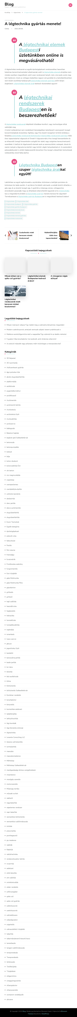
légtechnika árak (23, 201)
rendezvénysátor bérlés (16, 859)
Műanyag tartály (13, 789)
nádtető (10, 798)
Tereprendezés (12, 957)
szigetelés (10, 924)
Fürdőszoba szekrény (15, 564)
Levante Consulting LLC (16, 737)
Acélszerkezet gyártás (15, 367)
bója (8, 456)
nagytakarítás (12, 803)
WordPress (45, 1014)
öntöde (9, 826)
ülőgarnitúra (11, 976)
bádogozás (11, 428)
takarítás (10, 934)
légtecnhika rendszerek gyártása (54, 136)
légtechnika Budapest (14, 204)
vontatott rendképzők (15, 995)
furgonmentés (12, 569)
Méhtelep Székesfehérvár (16, 765)
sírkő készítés (12, 873)
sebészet (10, 868)
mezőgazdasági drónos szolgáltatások (21, 770)
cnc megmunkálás (13, 475)
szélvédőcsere (12, 915)
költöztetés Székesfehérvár (17, 690)
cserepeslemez (12, 484)
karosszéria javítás (13, 658)
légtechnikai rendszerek (14, 218)
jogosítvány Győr (13, 648)
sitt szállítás (11, 878)
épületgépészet (13, 531)
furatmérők (11, 559)
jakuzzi (9, 644)
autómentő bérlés (14, 405)
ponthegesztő (12, 835)
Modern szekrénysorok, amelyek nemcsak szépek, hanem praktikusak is (34, 329)
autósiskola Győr (13, 414)
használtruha (11, 606)
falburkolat (11, 541)
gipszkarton (11, 587)
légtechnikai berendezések (15, 210)
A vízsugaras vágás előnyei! (59, 277)
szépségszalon (12, 920)
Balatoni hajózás (13, 433)
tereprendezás (12, 953)
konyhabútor (11, 700)
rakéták (9, 845)
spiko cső (10, 896)
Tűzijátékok (11, 971)
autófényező (11, 395)
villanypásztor (12, 985)
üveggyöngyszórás (14, 981)
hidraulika (10, 616)
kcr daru (10, 667)
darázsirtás (11, 498)
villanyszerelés (12, 990)
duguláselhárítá (13, 512)
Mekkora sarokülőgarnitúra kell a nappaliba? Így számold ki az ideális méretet (36, 334)
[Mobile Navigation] (70, 5)
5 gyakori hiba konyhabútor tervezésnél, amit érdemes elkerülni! (31, 339)
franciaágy (10, 555)
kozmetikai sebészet (14, 709)
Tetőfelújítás (12, 967)
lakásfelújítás (12, 714)
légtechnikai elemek (13, 213)
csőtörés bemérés (13, 494)
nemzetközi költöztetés (16, 817)
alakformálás (11, 381)
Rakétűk (10, 850)
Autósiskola (11, 410)
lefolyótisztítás (12, 718)
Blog (9, 4)
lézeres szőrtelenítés (15, 742)
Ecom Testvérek (13, 522)
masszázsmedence (14, 756)
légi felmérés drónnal (15, 728)
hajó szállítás (11, 601)
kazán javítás (11, 662)
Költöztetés (11, 686)
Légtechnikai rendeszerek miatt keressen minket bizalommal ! (12, 303)
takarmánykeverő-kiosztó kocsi (18, 938)
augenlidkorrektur (14, 391)
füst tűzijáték (12, 573)
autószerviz (11, 424)
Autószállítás (12, 419)
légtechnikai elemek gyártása (16, 216)
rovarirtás (10, 864)
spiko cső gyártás (13, 901)
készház (9, 672)
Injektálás (10, 630)
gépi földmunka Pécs (15, 583)
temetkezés (11, 943)
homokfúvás (11, 620)
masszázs (10, 751)
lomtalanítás (11, 747)
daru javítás (11, 503)
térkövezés (11, 962)
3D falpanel (11, 358)
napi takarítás (12, 812)
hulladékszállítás (13, 625)
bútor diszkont (12, 461)
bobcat (9, 452)
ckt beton (10, 470)
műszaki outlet (12, 793)
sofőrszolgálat (12, 892)
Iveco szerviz (11, 639)
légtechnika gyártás (31, 204)
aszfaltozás (11, 386)
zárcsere (10, 999)
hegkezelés (11, 611)
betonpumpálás (13, 447)
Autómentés (11, 400)
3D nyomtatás (12, 363)
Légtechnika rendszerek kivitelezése (26, 136)
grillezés (10, 592)
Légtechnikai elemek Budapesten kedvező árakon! (37, 278)
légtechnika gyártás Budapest (16, 207)
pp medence (11, 840)
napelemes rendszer (14, 807)
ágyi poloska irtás (13, 372)
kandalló (10, 653)
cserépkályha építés (14, 489)
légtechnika (9, 20)
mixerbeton (11, 775)
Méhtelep (10, 761)
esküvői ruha (11, 536)
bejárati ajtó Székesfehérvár (17, 438)
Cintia (7, 29)
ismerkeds (10, 634)
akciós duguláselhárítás (16, 377)
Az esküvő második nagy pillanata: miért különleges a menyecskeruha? (34, 344)
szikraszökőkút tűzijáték (16, 929)
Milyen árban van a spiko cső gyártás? (13, 277)
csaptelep (10, 480)
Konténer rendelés (14, 695)
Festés (9, 545)
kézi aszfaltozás (12, 676)
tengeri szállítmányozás (16, 948)
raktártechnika (12, 854)
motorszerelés (12, 784)
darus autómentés (14, 508)
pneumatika (11, 831)
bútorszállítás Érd (13, 466)
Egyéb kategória (13, 527)
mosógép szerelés (13, 779)
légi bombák (11, 723)
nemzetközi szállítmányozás (17, 821)
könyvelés (10, 704)
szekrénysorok (12, 910)
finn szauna (11, 550)
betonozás (10, 442)
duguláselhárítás (13, 517)
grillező (9, 597)
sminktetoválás (12, 882)
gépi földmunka (13, 578)
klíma (9, 681)
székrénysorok (12, 906)
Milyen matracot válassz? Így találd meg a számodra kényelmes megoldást (35, 325)
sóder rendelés (12, 887)
